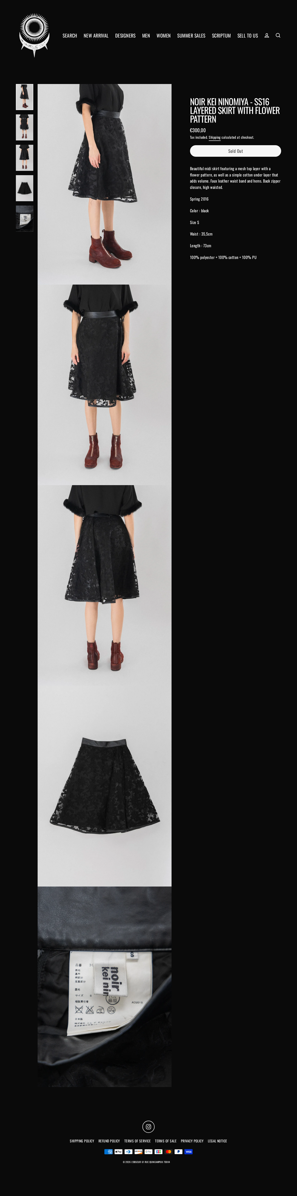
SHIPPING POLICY (82, 1140)
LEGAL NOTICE (217, 1140)
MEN (146, 35)
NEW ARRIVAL (96, 35)
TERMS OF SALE (166, 1140)
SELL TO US (247, 35)
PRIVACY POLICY (192, 1140)
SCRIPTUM (221, 35)
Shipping (215, 137)
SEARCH (70, 35)
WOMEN (164, 35)
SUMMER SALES (191, 35)
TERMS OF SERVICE (137, 1140)
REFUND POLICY (109, 1140)
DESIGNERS (125, 35)
